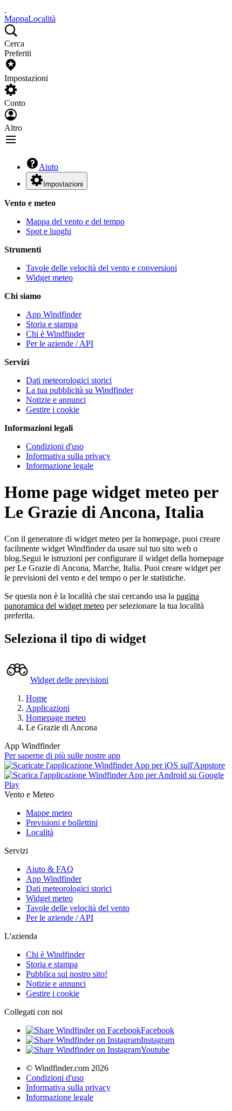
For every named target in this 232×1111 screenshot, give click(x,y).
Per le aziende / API (59, 343)
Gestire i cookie (52, 409)
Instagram (157, 1040)
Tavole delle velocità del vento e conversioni (101, 267)
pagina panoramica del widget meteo (101, 600)
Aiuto (48, 166)
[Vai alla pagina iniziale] (5, 9)
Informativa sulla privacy (68, 456)
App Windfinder (53, 314)
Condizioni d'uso (55, 446)
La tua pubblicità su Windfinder (79, 390)
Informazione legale (59, 465)
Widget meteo (49, 277)
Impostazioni (63, 184)
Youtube (155, 1049)
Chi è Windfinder (55, 333)
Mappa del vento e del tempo (75, 221)
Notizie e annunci (56, 399)
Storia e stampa (52, 324)
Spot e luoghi (48, 231)
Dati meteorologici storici (69, 380)
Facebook (157, 1030)
